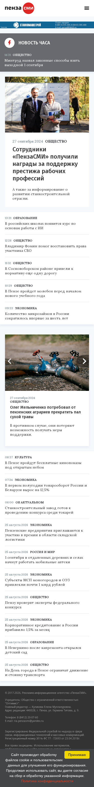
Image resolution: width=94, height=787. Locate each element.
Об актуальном (30, 502)
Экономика (26, 308)
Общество (22, 55)
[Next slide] (82, 361)
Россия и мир (42, 552)
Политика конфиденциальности (47, 781)
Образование (25, 218)
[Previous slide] (11, 361)
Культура (23, 457)
